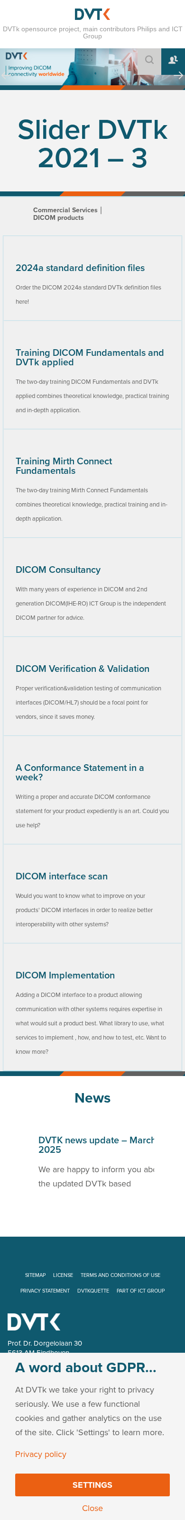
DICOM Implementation (65, 975)
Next (178, 84)
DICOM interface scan (62, 876)
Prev (6, 84)
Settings (92, 1485)
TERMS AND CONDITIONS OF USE (120, 1275)
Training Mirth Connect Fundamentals (64, 466)
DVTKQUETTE (93, 1291)
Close (92, 1508)
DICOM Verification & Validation (82, 669)
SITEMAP (35, 1275)
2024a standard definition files (80, 268)
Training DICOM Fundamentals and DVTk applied (90, 357)
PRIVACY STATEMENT (45, 1291)
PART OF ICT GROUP (141, 1291)
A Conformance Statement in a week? (80, 772)
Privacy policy (40, 1454)
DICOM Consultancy (58, 570)
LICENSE (63, 1275)
